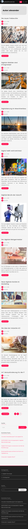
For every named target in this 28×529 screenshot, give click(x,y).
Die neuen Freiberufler (9, 18)
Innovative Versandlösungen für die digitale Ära (12, 436)
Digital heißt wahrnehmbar (11, 151)
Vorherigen (5, 413)
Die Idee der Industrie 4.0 (10, 328)
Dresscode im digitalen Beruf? (8, 457)
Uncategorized (6, 477)
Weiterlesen (4, 55)
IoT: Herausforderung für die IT (13, 372)
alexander (6, 23)
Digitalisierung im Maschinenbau (13, 109)
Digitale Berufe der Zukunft (11, 195)
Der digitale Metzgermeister (11, 239)
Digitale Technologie (7, 473)
